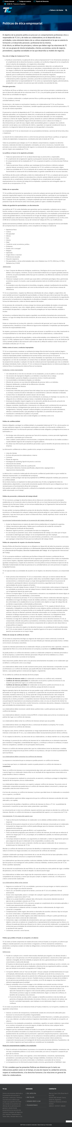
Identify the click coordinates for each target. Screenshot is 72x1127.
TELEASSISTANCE (32, 1105)
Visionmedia (49, 1124)
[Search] (66, 10)
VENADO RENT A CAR (33, 1101)
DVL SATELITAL (31, 1093)
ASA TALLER (30, 1097)
